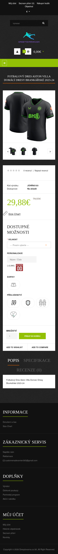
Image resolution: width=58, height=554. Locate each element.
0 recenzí (28, 170)
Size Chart (14, 214)
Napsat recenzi (41, 170)
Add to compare (40, 347)
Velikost (12, 239)
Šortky (11, 277)
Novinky (6, 537)
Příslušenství (14, 295)
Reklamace (8, 456)
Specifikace (37, 360)
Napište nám (8, 452)
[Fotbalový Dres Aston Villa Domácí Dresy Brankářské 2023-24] (29, 116)
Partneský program (11, 494)
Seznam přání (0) (26, 3)
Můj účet (12, 3)
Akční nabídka (9, 498)
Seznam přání (9, 533)
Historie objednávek (11, 528)
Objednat (29, 6)
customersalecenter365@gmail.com (21, 460)
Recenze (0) (29, 370)
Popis (13, 360)
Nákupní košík (43, 3)
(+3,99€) (11, 265)
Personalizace (15, 253)
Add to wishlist (14, 347)
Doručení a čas (9, 422)
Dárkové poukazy (10, 490)
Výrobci (6, 486)
